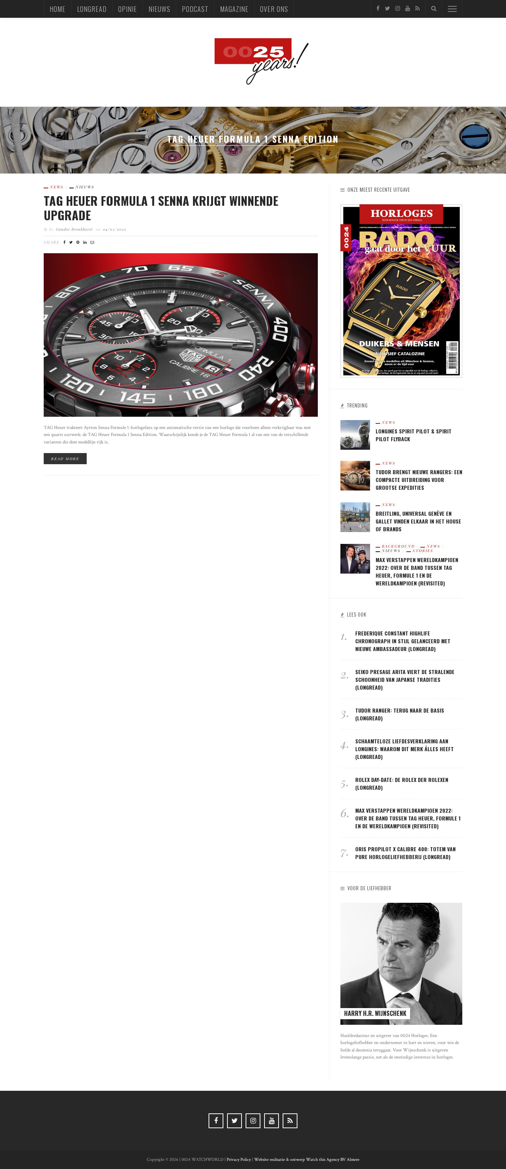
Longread (92, 9)
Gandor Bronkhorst (74, 229)
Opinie (127, 9)
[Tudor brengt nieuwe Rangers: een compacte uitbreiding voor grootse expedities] (355, 475)
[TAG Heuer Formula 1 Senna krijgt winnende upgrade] (181, 335)
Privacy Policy (239, 1159)
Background (398, 546)
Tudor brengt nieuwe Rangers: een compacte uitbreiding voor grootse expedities (419, 479)
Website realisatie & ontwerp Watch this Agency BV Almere (306, 1159)
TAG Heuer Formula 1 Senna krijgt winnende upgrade (161, 207)
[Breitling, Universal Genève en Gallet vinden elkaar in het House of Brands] (355, 517)
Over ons (274, 9)
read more (65, 458)
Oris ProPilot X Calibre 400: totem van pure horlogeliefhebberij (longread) (405, 853)
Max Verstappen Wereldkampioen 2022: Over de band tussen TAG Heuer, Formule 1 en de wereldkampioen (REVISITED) (417, 571)
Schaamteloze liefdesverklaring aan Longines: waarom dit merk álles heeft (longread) (404, 748)
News (57, 187)
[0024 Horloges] (253, 62)
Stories (423, 550)
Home (58, 9)
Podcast (195, 9)
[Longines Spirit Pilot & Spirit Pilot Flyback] (355, 434)
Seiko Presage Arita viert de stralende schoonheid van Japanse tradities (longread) (405, 679)
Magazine (234, 9)
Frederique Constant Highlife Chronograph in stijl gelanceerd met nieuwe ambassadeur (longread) (402, 641)
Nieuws (159, 9)
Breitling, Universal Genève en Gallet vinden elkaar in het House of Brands (418, 521)
